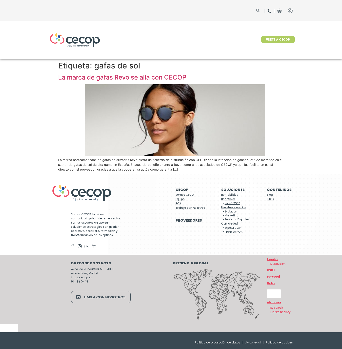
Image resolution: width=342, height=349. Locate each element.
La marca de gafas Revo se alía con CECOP (122, 77)
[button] (274, 302)
